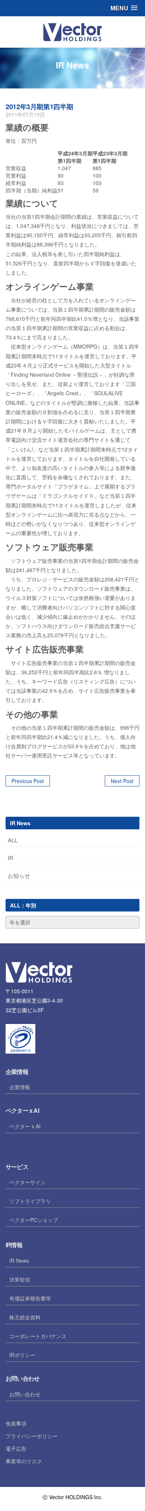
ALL (12, 840)
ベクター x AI (25, 1126)
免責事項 (16, 1423)
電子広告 (16, 1448)
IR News (19, 1260)
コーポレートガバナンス (38, 1336)
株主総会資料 (25, 1317)
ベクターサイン (27, 1182)
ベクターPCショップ (33, 1219)
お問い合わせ (25, 1394)
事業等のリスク (24, 1461)
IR (10, 858)
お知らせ (19, 875)
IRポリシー (22, 1355)
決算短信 (19, 1279)
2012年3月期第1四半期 (39, 106)
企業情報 (19, 1087)
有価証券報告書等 (30, 1298)
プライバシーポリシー (32, 1436)
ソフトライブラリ (30, 1201)
